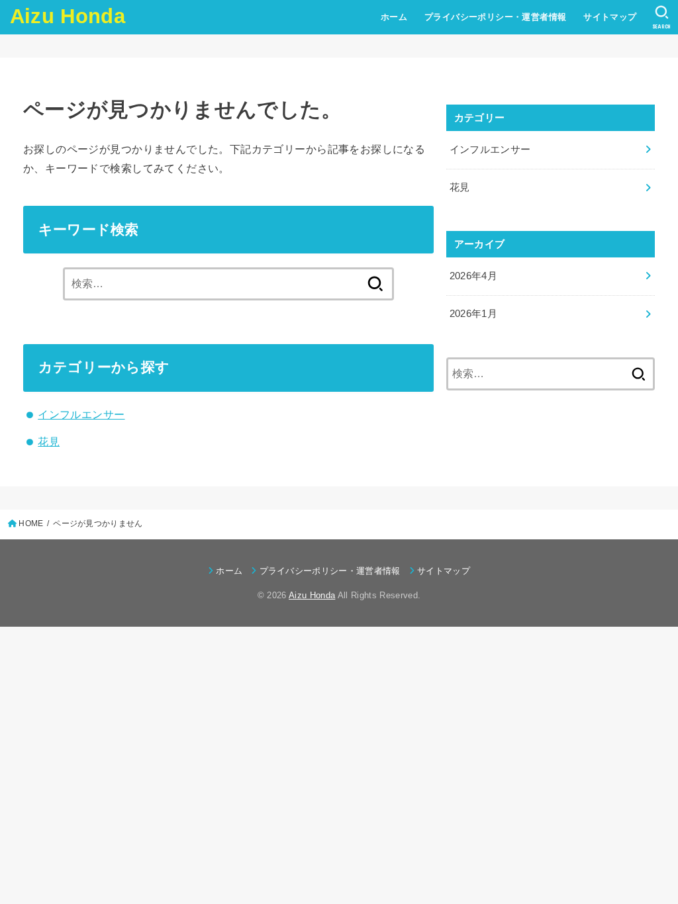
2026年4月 (474, 276)
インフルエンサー (81, 414)
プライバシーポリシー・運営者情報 (495, 17)
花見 (49, 441)
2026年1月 (474, 313)
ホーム (394, 17)
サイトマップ (609, 17)
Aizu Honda (67, 16)
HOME (31, 523)
